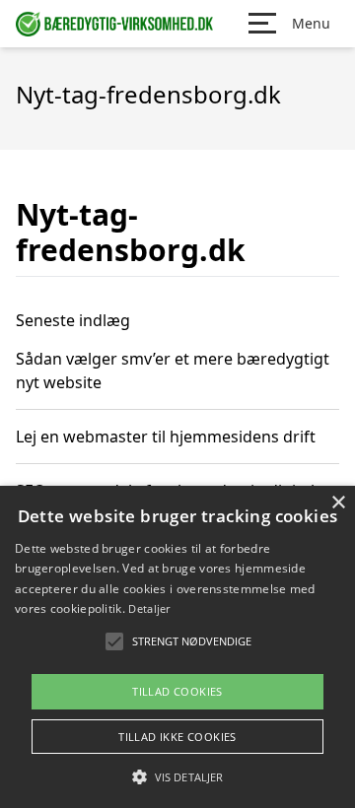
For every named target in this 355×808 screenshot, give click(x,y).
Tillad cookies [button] (177, 691)
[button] (177, 776)
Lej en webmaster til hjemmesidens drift (166, 436)
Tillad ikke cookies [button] (177, 736)
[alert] (177, 647)
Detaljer (149, 608)
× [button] (337, 503)
